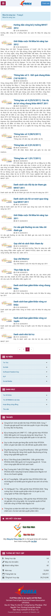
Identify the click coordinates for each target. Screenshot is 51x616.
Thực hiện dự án (21, 270)
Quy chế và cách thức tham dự (28, 243)
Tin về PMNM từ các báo (11, 400)
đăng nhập (18, 539)
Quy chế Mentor (21, 259)
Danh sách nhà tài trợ (24, 334)
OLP (4, 376)
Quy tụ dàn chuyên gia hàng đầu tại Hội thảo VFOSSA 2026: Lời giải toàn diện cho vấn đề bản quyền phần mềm (25, 444)
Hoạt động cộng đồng (10, 404)
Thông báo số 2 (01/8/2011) (27, 145)
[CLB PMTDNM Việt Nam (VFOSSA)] (25, 3)
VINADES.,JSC (34, 612)
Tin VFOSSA (7, 395)
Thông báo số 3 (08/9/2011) (27, 134)
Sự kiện (5, 367)
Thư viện (6, 409)
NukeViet (18, 612)
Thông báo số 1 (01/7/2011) (27, 158)
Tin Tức (5, 362)
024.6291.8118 (26, 610)
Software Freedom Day (11, 372)
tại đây (34, 541)
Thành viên (45, 3)
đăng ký (10, 539)
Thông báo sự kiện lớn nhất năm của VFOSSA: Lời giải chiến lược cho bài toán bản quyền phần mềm (24, 510)
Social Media (7, 381)
